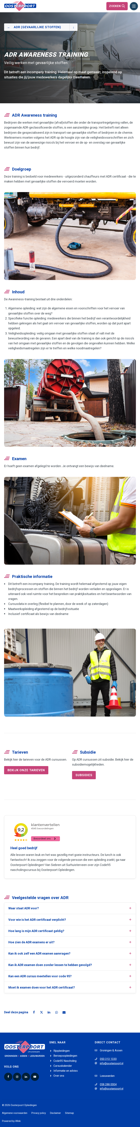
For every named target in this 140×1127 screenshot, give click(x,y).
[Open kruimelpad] (73, 27)
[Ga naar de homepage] (20, 6)
